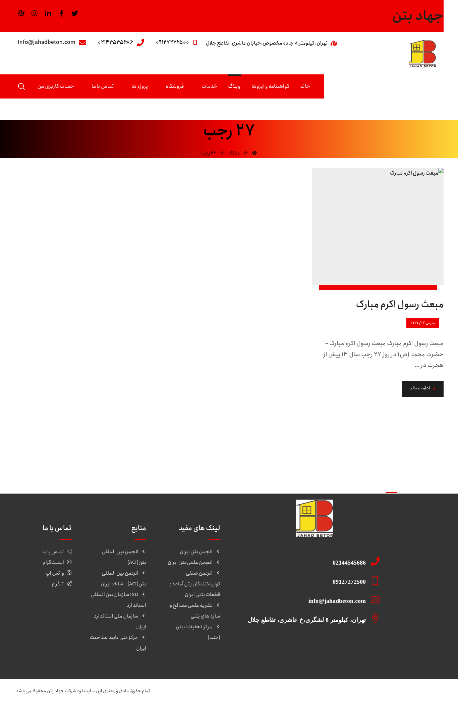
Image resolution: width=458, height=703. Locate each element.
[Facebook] (61, 13)
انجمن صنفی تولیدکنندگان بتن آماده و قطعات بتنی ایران (194, 584)
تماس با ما (53, 552)
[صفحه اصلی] (254, 153)
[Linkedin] (48, 13)
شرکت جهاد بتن (61, 691)
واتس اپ (55, 573)
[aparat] (21, 13)
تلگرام (58, 584)
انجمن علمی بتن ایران (190, 563)
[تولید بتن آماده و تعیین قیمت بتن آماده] (422, 53)
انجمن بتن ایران (196, 552)
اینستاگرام (53, 563)
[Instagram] (34, 13)
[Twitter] (74, 13)
